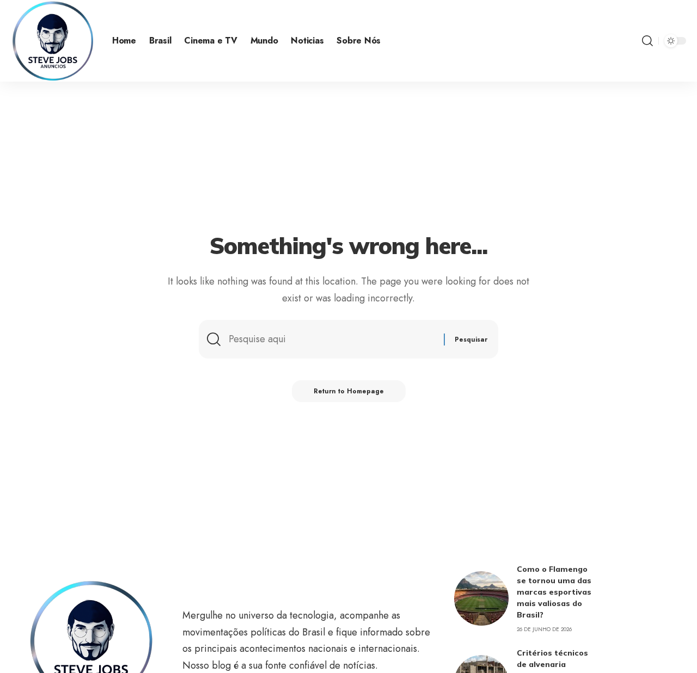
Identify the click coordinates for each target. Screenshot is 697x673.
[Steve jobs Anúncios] (53, 41)
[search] (647, 41)
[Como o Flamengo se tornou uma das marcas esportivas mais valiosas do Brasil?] (481, 598)
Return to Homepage (349, 391)
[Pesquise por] (332, 339)
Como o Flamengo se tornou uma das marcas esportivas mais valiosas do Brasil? (554, 592)
